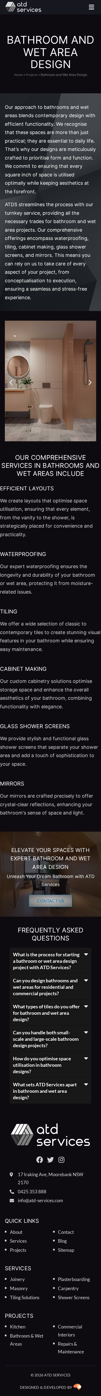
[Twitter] (50, 1159)
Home (18, 75)
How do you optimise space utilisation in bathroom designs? (42, 1065)
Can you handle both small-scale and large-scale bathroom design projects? (46, 1039)
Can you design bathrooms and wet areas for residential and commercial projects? (45, 986)
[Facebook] (39, 1159)
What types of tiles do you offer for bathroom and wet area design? (46, 1013)
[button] (91, 7)
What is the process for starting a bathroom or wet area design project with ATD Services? (46, 960)
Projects (31, 75)
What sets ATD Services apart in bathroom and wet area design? (45, 1091)
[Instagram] (61, 1159)
